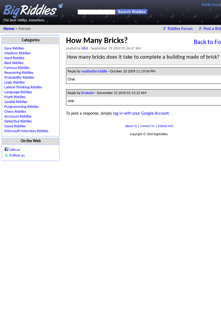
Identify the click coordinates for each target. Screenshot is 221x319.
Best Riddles (14, 63)
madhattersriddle (94, 71)
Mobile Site (165, 126)
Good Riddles (15, 126)
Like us (14, 150)
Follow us (17, 156)
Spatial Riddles (15, 102)
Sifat (84, 48)
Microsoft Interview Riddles (26, 131)
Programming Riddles (21, 107)
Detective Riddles (18, 121)
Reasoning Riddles (18, 73)
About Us (131, 126)
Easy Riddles (14, 48)
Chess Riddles (15, 112)
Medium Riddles (17, 53)
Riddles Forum (181, 29)
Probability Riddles (19, 78)
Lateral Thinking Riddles (23, 87)
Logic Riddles (14, 83)
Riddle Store (211, 5)
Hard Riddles (14, 58)
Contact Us (148, 126)
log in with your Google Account (141, 113)
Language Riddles (18, 92)
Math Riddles (15, 97)
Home (9, 29)
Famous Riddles (17, 68)
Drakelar (87, 93)
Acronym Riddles (18, 117)
